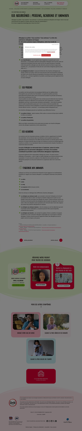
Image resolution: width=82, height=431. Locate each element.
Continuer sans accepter (55, 44)
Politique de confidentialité (51, 52)
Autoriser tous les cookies (46, 55)
